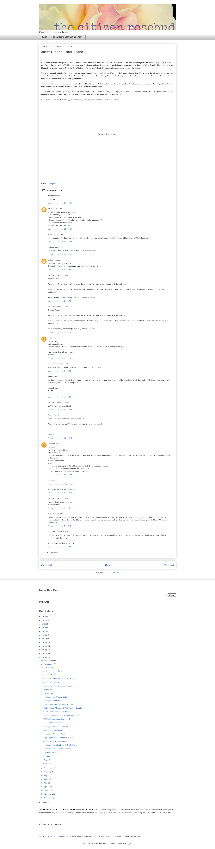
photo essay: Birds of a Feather (55, 711)
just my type (48, 693)
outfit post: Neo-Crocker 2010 (55, 697)
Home (108, 564)
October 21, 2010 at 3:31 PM (59, 358)
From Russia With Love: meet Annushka (59, 685)
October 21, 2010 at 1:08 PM (59, 254)
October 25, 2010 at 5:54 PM (59, 546)
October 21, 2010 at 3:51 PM (59, 371)
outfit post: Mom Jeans (52, 700)
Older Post (169, 564)
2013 (44, 646)
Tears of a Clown (50, 674)
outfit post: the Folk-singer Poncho (57, 748)
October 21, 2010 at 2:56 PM (59, 300)
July (45, 775)
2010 (44, 657)
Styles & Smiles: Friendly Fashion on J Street (61, 715)
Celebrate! (47, 763)
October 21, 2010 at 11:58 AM (60, 229)
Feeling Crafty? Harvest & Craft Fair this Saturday (63, 708)
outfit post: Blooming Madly (54, 733)
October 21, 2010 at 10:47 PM (60, 409)
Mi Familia (47, 689)
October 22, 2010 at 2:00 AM (59, 508)
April (46, 786)
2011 (44, 653)
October (47, 667)
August (47, 771)
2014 (44, 642)
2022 (44, 616)
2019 (44, 627)
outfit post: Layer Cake (52, 671)
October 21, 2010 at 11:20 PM (60, 438)
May (46, 782)
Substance (47, 756)
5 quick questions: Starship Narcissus (58, 737)
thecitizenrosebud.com (59, 836)
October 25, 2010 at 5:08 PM (59, 526)
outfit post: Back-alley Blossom (55, 726)
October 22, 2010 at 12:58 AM (60, 492)
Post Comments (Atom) (113, 572)
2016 (44, 635)
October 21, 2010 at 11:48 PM (60, 474)
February (47, 794)
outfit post (52, 183)
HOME (44, 37)
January (47, 797)
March (46, 790)
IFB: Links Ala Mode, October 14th (57, 719)
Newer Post (46, 564)
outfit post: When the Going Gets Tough (59, 678)
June (46, 779)
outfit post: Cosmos (51, 682)
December (48, 660)
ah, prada (47, 759)
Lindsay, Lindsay (50, 752)
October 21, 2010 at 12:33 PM (60, 241)
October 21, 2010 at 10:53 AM (60, 203)
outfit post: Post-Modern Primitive (56, 741)
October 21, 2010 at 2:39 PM (59, 269)
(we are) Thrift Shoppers (52, 722)
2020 (44, 624)
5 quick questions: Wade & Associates (58, 704)
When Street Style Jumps (53, 730)
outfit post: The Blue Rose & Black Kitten (60, 745)
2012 (44, 649)
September (48, 768)
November (48, 664)
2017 (44, 631)
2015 (44, 638)
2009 (44, 802)
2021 (44, 620)
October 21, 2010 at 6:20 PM (59, 396)
